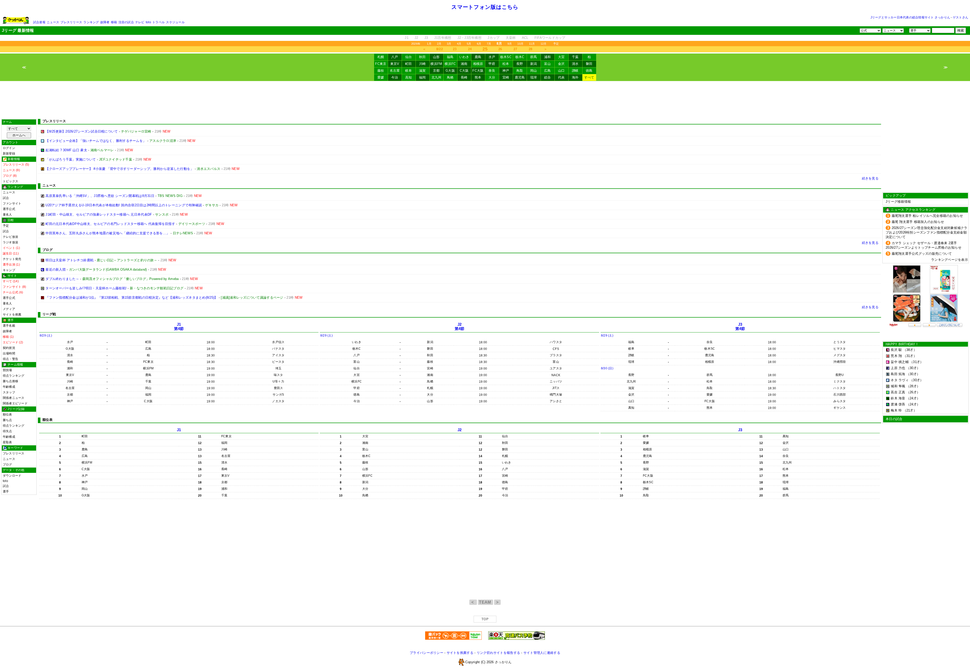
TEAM (485, 602)
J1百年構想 (442, 38)
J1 (406, 38)
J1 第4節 (179, 326)
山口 (561, 70)
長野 (519, 64)
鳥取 (519, 70)
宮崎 (505, 77)
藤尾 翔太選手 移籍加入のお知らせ (918, 222)
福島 (450, 57)
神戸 (505, 70)
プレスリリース (71, 22)
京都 (436, 70)
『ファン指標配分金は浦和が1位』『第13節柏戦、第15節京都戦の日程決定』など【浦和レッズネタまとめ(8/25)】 (131, 297)
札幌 (380, 57)
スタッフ (9, 392)
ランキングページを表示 (949, 260)
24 (470, 49)
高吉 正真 (898, 392)
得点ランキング (14, 375)
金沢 (561, 64)
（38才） (910, 350)
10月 (520, 43)
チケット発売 (12, 259)
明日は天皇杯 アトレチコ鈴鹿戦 (69, 260)
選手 (6, 491)
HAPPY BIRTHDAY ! (901, 344)
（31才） (910, 356)
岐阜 (408, 70)
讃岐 (575, 70)
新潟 (533, 64)
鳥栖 (450, 77)
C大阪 (464, 70)
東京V (394, 64)
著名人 (7, 214)
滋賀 (422, 70)
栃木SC (506, 57)
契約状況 (9, 348)
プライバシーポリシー (426, 653)
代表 (561, 77)
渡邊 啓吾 (898, 404)
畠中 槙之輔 (900, 362)
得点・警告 (10, 359)
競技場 (7, 370)
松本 (505, 64)
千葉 (575, 57)
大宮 (561, 57)
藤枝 (380, 70)
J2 (416, 38)
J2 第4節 (460, 326)
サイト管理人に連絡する (541, 653)
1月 (429, 43)
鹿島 (478, 57)
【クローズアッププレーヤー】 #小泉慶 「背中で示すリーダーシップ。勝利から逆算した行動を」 (119, 169)
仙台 (408, 57)
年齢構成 (9, 387)
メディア (9, 309)
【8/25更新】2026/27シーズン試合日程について (81, 131)
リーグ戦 (49, 314)
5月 (469, 43)
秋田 (422, 57)
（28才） (913, 386)
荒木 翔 (896, 356)
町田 (408, 64)
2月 (439, 43)
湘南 (464, 64)
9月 (509, 43)
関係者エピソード (15, 403)
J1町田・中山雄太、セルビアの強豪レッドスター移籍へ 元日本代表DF (98, 214)
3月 (449, 43)
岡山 (533, 70)
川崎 (422, 64)
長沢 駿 (896, 350)
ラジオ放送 (10, 242)
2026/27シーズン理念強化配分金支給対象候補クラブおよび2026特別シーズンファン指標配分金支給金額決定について (926, 232)
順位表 (7, 414)
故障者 (105, 22)
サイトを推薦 (12, 314)
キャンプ (9, 270)
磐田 (589, 64)
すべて (589, 77)
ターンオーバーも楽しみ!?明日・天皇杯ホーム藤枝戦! (86, 288)
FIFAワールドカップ (550, 38)
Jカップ (493, 38)
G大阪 (450, 70)
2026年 (415, 43)
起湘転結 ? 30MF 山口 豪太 (66, 150)
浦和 (547, 57)
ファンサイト (12, 203)
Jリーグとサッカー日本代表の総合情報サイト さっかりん (910, 17)
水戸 (492, 57)
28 (530, 49)
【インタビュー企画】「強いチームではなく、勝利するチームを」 (95, 141)
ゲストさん (960, 17)
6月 (479, 43)
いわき (464, 57)
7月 (489, 43)
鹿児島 (520, 77)
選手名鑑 (9, 325)
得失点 (7, 431)
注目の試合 (126, 22)
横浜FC (450, 64)
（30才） (913, 368)
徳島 (589, 70)
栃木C (519, 57)
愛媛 (380, 77)
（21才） (910, 410)
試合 (6, 198)
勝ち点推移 (10, 381)
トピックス (10, 181)
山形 (436, 57)
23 (455, 49)
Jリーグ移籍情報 (898, 201)
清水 (575, 64)
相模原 (478, 64)
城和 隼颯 (898, 386)
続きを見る (870, 178)
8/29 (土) (46, 335)
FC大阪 (477, 70)
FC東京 (380, 64)
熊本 (478, 77)
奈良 (492, 70)
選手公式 (9, 209)
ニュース (53, 22)
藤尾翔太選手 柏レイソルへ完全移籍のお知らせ (927, 216)
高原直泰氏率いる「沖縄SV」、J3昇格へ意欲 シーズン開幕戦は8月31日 (99, 196)
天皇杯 (511, 38)
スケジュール (175, 22)
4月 (459, 43)
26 (500, 49)
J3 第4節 (740, 326)
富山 (547, 64)
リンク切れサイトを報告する (498, 653)
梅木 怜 (896, 410)
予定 (556, 43)
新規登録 (9, 153)
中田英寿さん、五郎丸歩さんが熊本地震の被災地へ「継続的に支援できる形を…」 (107, 233)
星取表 (7, 442)
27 (515, 49)
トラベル (158, 22)
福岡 (422, 77)
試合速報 (39, 22)
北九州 (436, 77)
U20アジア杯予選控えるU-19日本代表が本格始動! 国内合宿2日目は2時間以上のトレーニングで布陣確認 (123, 205)
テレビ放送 (10, 237)
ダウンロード (12, 475)
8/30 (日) (607, 368)
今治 (394, 77)
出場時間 (9, 353)
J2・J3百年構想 (469, 38)
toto (148, 22)
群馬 (533, 57)
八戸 (394, 57)
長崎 (464, 77)
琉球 (533, 77)
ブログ (7, 464)
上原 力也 (898, 368)
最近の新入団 (55, 269)
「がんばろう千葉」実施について (70, 159)
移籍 (114, 22)
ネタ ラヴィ (900, 380)
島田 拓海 (898, 374)
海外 (575, 77)
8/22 (439, 49)
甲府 (492, 64)
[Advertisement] (485, 100)
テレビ (139, 22)
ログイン (9, 148)
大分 (492, 77)
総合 (547, 77)
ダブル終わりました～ (62, 279)
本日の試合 (894, 419)
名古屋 (395, 70)
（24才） (913, 398)
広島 (547, 70)
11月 (532, 43)
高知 (408, 77)
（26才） (913, 392)
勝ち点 (7, 420)
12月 (544, 43)
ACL (525, 38)
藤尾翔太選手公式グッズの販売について (922, 253)
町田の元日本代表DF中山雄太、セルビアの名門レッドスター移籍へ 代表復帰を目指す (110, 224)
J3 (426, 38)
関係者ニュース (14, 398)
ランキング (91, 22)
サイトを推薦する (460, 653)
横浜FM (436, 64)
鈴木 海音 (898, 398)
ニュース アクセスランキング (913, 210)
